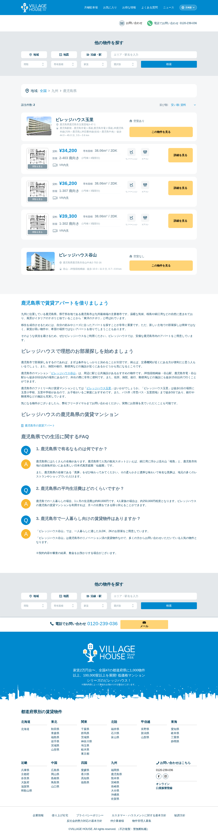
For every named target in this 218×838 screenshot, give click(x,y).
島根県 (55, 778)
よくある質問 (149, 7)
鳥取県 (55, 782)
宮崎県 (115, 782)
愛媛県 (85, 770)
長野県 (145, 729)
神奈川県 (86, 741)
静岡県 (175, 741)
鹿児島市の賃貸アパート (40, 425)
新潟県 (145, 733)
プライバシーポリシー (90, 815)
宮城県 (55, 745)
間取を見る (37, 166)
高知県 (85, 778)
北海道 (25, 721)
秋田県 (55, 729)
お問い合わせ (134, 23)
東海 (174, 721)
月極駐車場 (91, 7)
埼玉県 (85, 745)
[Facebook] (158, 776)
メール (144, 626)
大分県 (115, 790)
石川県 (115, 733)
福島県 (55, 737)
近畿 (24, 763)
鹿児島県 (116, 774)
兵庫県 (25, 770)
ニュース (168, 7)
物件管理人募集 (141, 820)
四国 (84, 763)
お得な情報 (129, 7)
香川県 (85, 774)
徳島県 (85, 782)
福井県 (115, 729)
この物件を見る (161, 131)
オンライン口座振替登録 (164, 785)
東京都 (85, 753)
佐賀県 (115, 798)
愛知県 (175, 729)
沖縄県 (115, 794)
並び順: (163, 104)
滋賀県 (25, 786)
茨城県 (85, 737)
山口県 (55, 786)
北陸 (114, 721)
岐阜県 (175, 733)
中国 (54, 763)
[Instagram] (165, 776)
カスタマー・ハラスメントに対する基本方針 (139, 815)
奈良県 (25, 778)
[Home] (109, 652)
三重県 (175, 737)
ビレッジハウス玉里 (75, 119)
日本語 (188, 7)
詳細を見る (180, 155)
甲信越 (145, 721)
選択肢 (117, 64)
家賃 (86, 64)
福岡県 (115, 770)
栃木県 (85, 749)
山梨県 (145, 737)
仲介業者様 (117, 820)
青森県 (55, 733)
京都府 (25, 774)
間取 (26, 64)
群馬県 (85, 733)
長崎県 (115, 786)
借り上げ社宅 (60, 815)
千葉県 (85, 729)
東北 (54, 721)
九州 (114, 763)
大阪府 (25, 782)
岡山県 (55, 774)
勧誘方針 (179, 815)
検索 (169, 64)
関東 (84, 721)
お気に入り (110, 7)
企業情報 (38, 815)
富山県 (115, 737)
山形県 (55, 749)
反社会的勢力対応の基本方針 (84, 820)
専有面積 (58, 64)
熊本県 (115, 778)
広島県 (55, 770)
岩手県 (55, 741)
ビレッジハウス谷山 (78, 255)
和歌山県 (26, 790)
